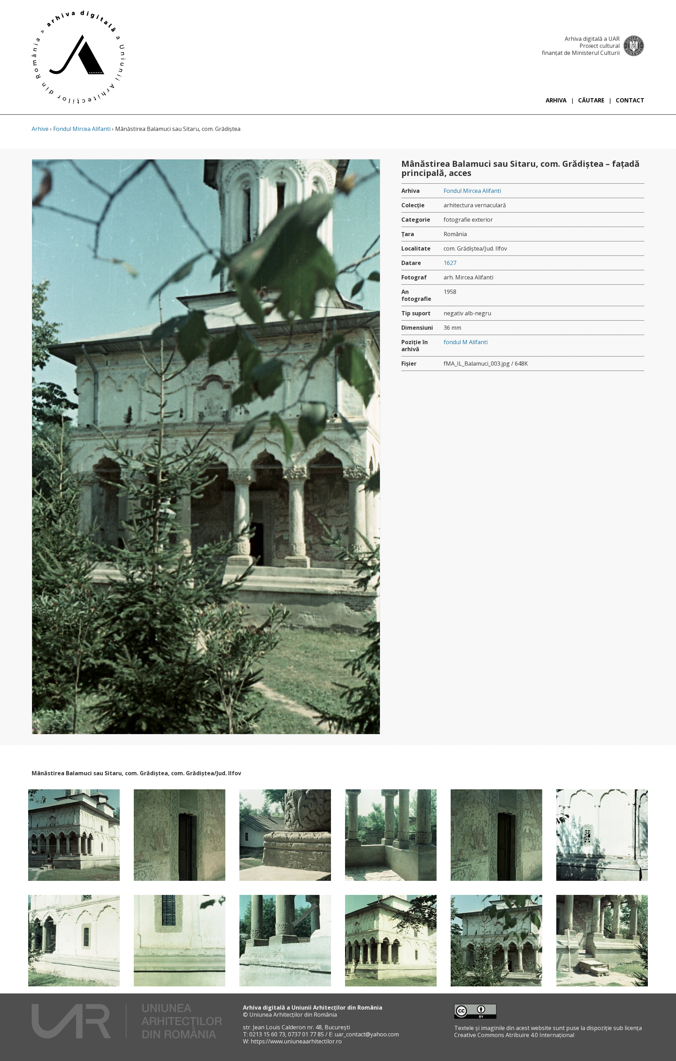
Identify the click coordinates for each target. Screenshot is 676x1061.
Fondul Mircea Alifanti (82, 129)
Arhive (40, 129)
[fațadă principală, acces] (391, 940)
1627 (450, 263)
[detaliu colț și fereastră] (602, 835)
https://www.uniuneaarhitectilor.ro (296, 1041)
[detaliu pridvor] (391, 835)
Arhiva (556, 100)
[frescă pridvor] (179, 835)
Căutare (591, 100)
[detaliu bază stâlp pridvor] (285, 835)
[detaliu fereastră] (179, 940)
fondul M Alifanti (466, 342)
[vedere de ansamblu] (74, 835)
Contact (630, 100)
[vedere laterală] (74, 940)
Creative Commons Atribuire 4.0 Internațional (514, 1035)
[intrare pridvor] (602, 940)
